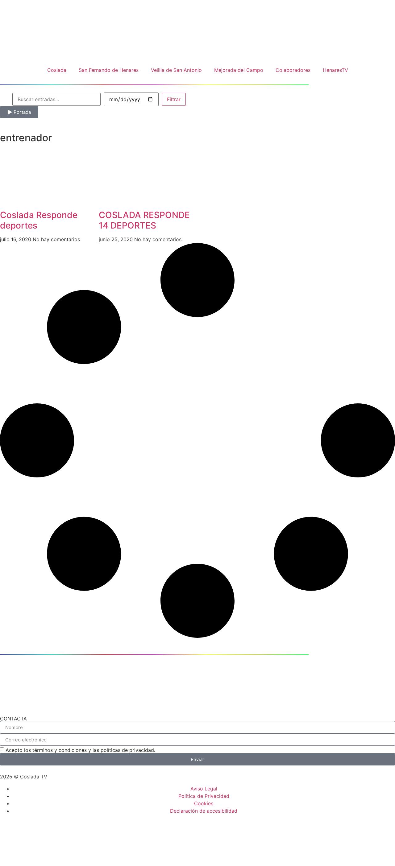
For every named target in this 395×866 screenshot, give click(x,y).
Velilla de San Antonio (176, 70)
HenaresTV (335, 70)
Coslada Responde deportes (38, 220)
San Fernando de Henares (109, 70)
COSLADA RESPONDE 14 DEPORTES (144, 220)
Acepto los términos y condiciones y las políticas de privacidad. (80, 750)
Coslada (56, 70)
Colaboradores (293, 70)
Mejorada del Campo (238, 70)
